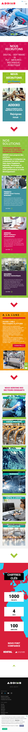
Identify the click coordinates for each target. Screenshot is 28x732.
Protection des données (6, 699)
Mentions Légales (5, 696)
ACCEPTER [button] (5, 728)
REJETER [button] (21, 725)
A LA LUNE (11, 315)
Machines (3, 709)
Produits (3, 707)
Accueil (2, 704)
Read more (17, 720)
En (24, 1)
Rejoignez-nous (4, 712)
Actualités (3, 714)
